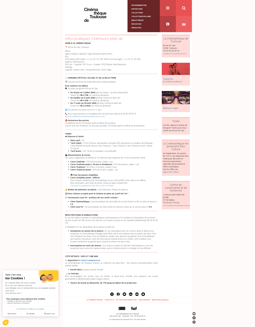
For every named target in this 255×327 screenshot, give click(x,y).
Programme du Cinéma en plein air (172, 80)
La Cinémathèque (95, 300)
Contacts (109, 300)
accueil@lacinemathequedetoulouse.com (87, 116)
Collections (137, 13)
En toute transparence (89, 260)
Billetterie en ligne (170, 108)
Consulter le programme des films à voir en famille (92, 185)
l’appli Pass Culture (171, 172)
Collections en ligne (141, 16)
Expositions (137, 9)
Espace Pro (136, 28)
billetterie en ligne (94, 109)
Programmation (138, 5)
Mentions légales (160, 300)
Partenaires (144, 300)
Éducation (136, 24)
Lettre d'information (126, 300)
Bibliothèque (137, 20)
